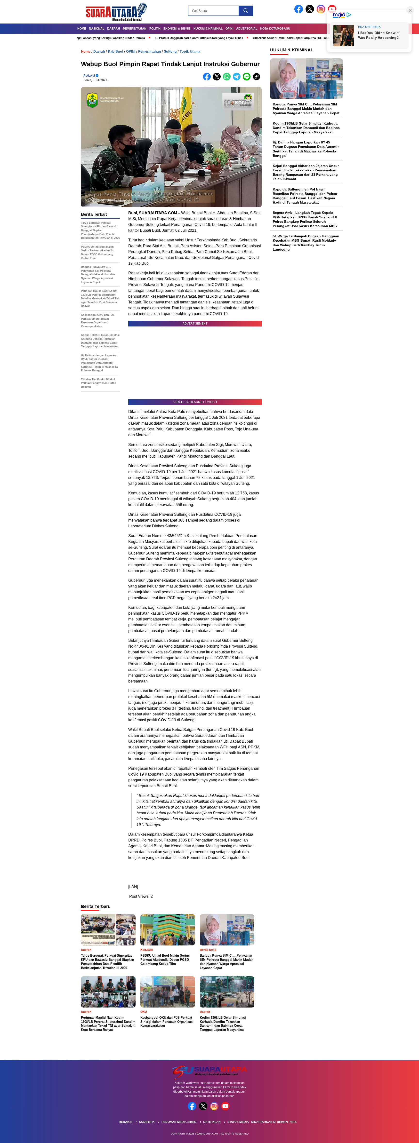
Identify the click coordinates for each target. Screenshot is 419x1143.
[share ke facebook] (208, 79)
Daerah (113, 28)
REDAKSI (125, 1122)
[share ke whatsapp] (228, 79)
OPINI (229, 28)
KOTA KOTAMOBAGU (275, 28)
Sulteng (170, 51)
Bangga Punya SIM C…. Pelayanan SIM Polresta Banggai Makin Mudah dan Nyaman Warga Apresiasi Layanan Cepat (306, 108)
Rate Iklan (212, 1122)
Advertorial (246, 28)
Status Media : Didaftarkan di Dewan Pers (262, 1122)
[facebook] (299, 12)
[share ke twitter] (218, 79)
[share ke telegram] (238, 79)
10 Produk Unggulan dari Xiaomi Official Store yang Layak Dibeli (167, 38)
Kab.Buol (115, 51)
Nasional (96, 28)
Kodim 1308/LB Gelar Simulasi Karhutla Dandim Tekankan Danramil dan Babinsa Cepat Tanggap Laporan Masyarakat (306, 127)
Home (81, 28)
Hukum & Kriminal (208, 28)
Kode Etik (147, 1122)
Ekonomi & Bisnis (177, 28)
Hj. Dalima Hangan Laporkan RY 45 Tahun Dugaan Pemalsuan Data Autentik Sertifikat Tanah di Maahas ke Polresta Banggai (306, 149)
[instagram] (322, 12)
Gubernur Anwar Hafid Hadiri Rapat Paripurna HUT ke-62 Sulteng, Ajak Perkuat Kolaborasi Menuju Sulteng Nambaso (301, 38)
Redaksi (89, 75)
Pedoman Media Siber (178, 1122)
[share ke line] (248, 79)
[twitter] (311, 12)
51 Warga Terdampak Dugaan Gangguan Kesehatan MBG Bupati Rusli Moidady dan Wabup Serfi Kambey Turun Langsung (306, 242)
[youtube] (226, 1109)
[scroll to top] (402, 1135)
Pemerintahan (134, 28)
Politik (155, 28)
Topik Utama (190, 51)
